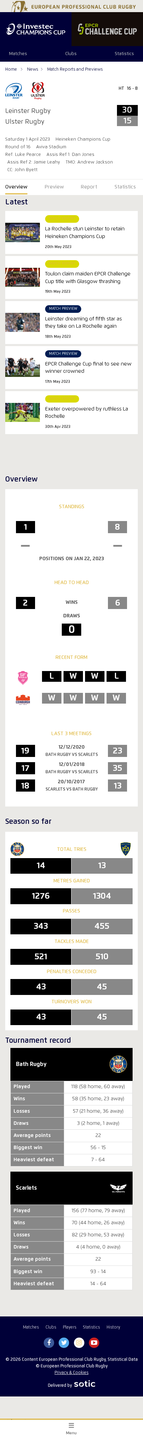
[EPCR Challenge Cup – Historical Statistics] (107, 29)
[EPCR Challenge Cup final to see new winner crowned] (22, 367)
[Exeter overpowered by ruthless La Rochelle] (22, 412)
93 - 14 (98, 1271)
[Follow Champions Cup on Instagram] (79, 1343)
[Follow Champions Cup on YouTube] (94, 1343)
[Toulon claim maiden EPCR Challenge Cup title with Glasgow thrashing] (22, 277)
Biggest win (28, 1271)
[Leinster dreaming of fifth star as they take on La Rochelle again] (22, 322)
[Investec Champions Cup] (36, 29)
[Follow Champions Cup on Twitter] (64, 1343)
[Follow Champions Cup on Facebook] (49, 1343)
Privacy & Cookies (71, 1372)
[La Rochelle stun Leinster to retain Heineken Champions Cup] (22, 232)
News (32, 69)
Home (11, 69)
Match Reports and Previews (75, 69)
